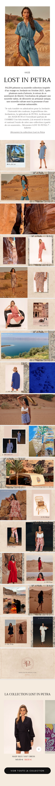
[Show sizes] (38, 749)
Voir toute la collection (27, 770)
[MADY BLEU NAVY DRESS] (23, 727)
